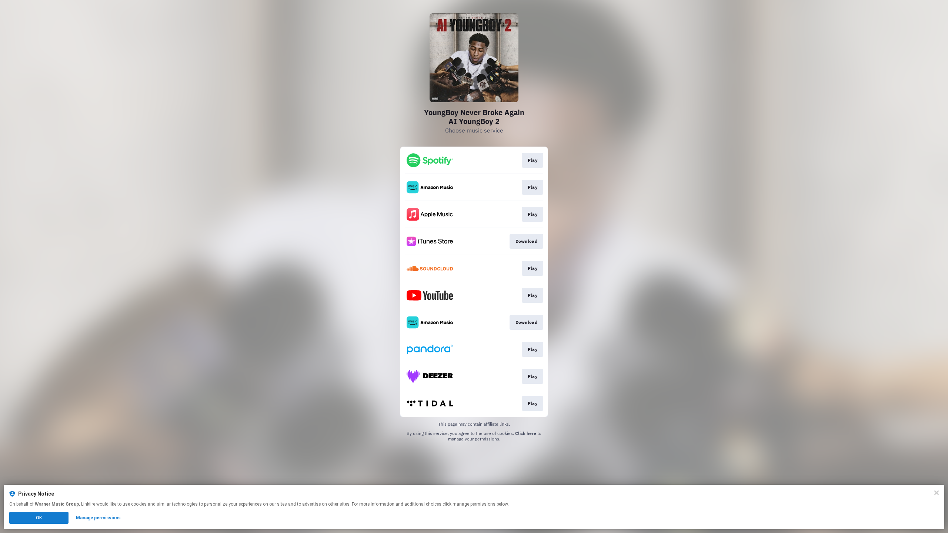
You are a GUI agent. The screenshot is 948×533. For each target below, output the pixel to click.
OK (39, 517)
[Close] (936, 493)
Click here (525, 433)
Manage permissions (98, 517)
